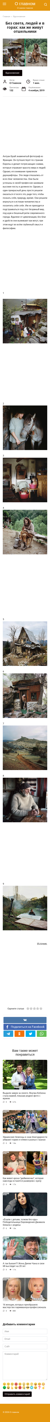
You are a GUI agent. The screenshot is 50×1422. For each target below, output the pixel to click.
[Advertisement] (25, 126)
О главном (25, 3)
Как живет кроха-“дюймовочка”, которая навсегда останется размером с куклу (23, 1179)
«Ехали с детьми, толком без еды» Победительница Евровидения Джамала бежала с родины (24, 1222)
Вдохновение (12, 73)
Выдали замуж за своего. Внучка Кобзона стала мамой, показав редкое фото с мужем (24, 1096)
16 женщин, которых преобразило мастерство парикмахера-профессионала (24, 1306)
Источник (42, 943)
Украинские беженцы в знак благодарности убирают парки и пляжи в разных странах (25, 1138)
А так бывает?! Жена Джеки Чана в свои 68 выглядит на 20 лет (23, 1264)
